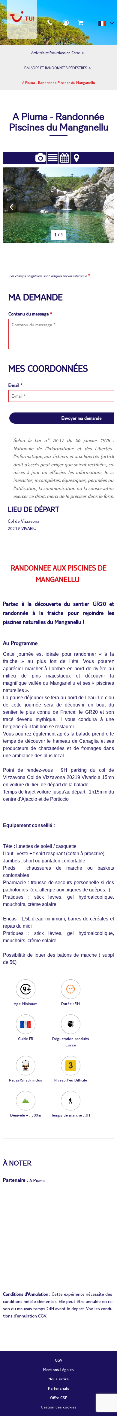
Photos (40, 158)
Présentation (52, 158)
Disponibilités (64, 158)
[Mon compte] (66, 22)
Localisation (76, 158)
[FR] (106, 24)
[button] (80, 22)
